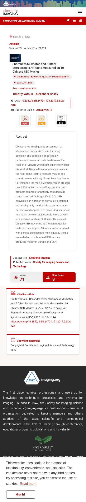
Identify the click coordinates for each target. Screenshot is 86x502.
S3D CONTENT (24, 82)
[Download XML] (41, 120)
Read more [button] (28, 483)
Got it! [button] (20, 494)
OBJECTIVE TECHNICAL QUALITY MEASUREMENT (43, 76)
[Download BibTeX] (61, 120)
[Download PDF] (25, 120)
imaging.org (34, 408)
